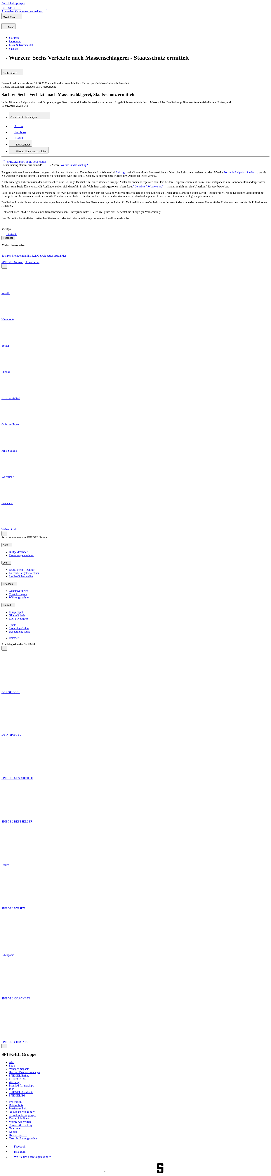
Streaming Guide (19, 628)
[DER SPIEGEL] (14, 21)
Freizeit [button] (7, 605)
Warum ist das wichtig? (74, 165)
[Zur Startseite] (4, 234)
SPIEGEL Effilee (19, 1075)
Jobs (11, 1088)
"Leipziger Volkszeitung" (148, 186)
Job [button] (5, 562)
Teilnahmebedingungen (22, 1115)
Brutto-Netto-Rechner (21, 569)
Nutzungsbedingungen (22, 1111)
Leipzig (120, 172)
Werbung (14, 1082)
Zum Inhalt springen (13, 3)
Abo (11, 1062)
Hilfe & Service (18, 1135)
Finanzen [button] (8, 584)
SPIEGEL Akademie (21, 1092)
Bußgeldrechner (18, 552)
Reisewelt (14, 637)
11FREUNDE (17, 1078)
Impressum (15, 1101)
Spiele (12, 625)
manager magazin (19, 1068)
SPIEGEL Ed (17, 1095)
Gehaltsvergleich (18, 590)
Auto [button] (6, 545)
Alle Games (32, 262)
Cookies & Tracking (20, 1125)
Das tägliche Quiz (19, 631)
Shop (12, 1065)
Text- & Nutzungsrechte (23, 1138)
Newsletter (15, 1128)
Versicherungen (18, 594)
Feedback (8, 237)
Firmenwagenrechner (21, 555)
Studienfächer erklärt (21, 576)
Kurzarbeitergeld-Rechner (24, 573)
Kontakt (13, 1131)
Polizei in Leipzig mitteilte (239, 172)
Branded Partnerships (21, 1085)
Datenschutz (16, 1105)
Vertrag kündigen (19, 1118)
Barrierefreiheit (17, 1108)
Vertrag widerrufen (20, 1121)
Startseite (12, 234)
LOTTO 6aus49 (18, 618)
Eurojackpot (16, 612)
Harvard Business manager (24, 1072)
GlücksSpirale (17, 615)
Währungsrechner (19, 597)
